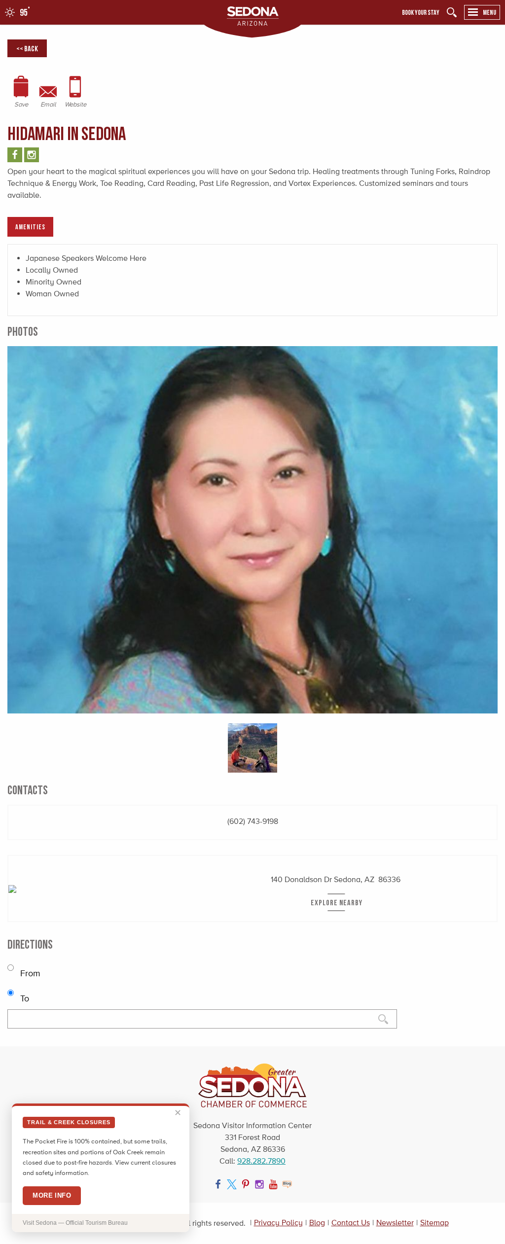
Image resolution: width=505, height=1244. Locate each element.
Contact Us (350, 1222)
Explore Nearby (336, 902)
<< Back (27, 48)
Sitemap (434, 1222)
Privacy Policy (278, 1222)
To (23, 998)
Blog (317, 1222)
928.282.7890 (261, 1161)
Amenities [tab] (30, 226)
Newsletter (395, 1222)
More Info (52, 1195)
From (29, 973)
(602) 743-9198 (252, 821)
